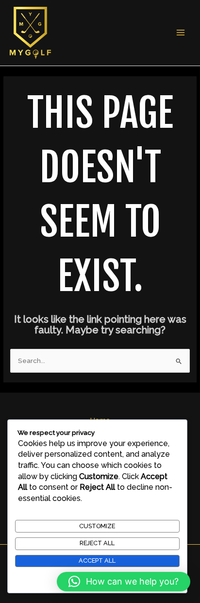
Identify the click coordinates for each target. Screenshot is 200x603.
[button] (123, 581)
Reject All (97, 543)
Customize (97, 526)
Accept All (97, 560)
